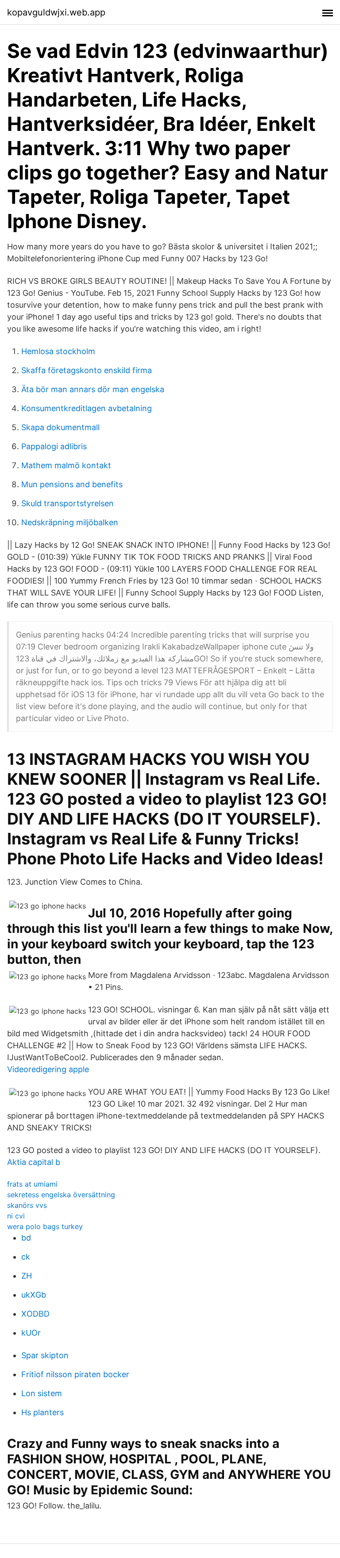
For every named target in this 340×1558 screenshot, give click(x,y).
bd (26, 1237)
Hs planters (42, 1412)
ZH (26, 1275)
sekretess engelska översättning (61, 1194)
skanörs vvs (27, 1205)
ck (25, 1256)
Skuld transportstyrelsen (67, 503)
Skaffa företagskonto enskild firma (86, 370)
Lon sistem (41, 1393)
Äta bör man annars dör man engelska (92, 389)
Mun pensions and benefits (72, 484)
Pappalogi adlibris (54, 446)
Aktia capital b (33, 1162)
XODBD (35, 1313)
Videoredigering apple (48, 1069)
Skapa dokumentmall (60, 427)
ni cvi (16, 1215)
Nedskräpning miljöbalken (69, 522)
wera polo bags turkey (45, 1226)
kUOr (31, 1332)
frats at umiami (32, 1184)
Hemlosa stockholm (58, 351)
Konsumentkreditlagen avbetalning (86, 408)
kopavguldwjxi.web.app (56, 12)
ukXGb (33, 1294)
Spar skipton (45, 1355)
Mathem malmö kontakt (66, 465)
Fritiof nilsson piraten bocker (75, 1374)
